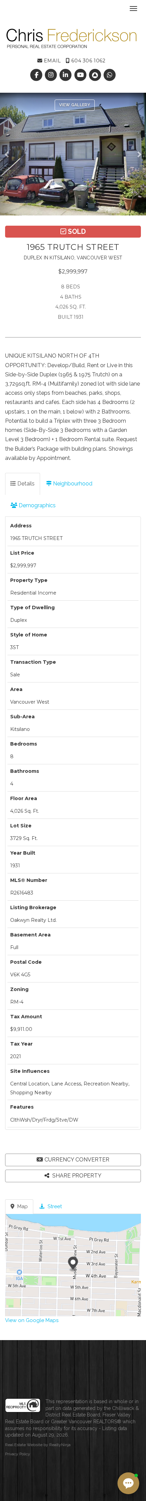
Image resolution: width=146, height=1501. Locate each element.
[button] (9, 154)
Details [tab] (25, 483)
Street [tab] (54, 1206)
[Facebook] (37, 75)
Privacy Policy (17, 1454)
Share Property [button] (76, 1175)
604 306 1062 (87, 61)
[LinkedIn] (66, 75)
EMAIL (51, 61)
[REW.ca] (95, 75)
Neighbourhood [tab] (72, 483)
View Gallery (74, 105)
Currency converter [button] (76, 1159)
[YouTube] (81, 75)
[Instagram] (51, 75)
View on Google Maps (31, 1320)
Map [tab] (22, 1206)
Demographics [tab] (36, 505)
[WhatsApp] (109, 75)
